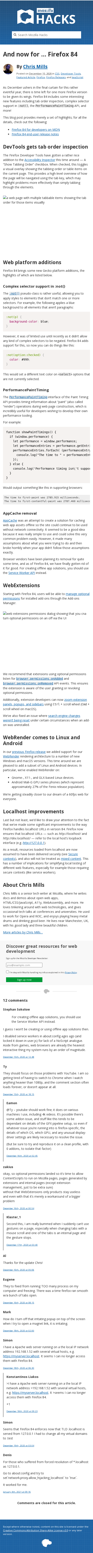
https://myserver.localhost (21, 1356)
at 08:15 (18, 1302)
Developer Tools (71, 73)
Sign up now (24, 979)
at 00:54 (18, 1208)
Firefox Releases (56, 77)
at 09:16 (17, 1491)
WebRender (11, 756)
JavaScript (77, 77)
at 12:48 (18, 1057)
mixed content (71, 859)
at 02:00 (18, 1330)
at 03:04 (18, 1445)
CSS (57, 73)
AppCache (10, 520)
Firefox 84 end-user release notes (35, 134)
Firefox (41, 77)
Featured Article (25, 77)
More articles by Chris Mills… (23, 932)
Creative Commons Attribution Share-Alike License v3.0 (35, 1530)
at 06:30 (18, 1368)
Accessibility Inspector (39, 160)
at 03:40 (22, 1244)
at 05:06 (18, 1269)
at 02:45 (22, 1155)
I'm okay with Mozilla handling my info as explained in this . (43, 972)
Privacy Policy (71, 972)
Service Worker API (21, 573)
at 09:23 (22, 1411)
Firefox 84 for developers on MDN (36, 130)
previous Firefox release (29, 752)
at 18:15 (18, 1094)
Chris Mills (35, 66)
